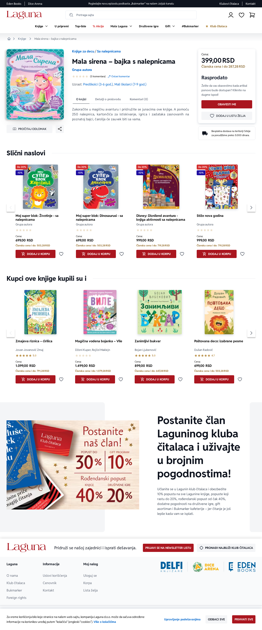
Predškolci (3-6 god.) (98, 84)
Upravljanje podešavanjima (182, 619)
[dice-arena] (206, 567)
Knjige (22, 39)
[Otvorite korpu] (252, 15)
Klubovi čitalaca (229, 4)
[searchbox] (131, 15)
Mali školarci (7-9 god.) (130, 84)
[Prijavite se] (231, 15)
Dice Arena (35, 4)
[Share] (60, 129)
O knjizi (81, 99)
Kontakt (250, 4)
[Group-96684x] (242, 567)
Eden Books (14, 4)
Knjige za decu (83, 51)
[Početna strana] (25, 15)
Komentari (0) (139, 99)
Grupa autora (82, 70)
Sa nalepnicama (109, 51)
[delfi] (171, 567)
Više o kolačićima (105, 622)
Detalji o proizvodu (108, 99)
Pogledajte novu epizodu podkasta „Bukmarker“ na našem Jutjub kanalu (131, 3)
